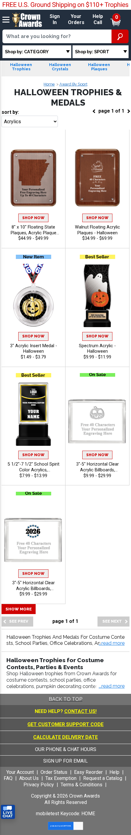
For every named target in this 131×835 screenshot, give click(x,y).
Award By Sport (73, 84)
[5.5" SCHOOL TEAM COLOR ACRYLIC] (33, 414)
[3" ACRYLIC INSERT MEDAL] (33, 295)
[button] (112, 643)
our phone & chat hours (65, 749)
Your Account (20, 772)
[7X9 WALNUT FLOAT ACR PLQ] (97, 177)
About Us (29, 778)
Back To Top (65, 699)
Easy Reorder (88, 772)
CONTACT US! (80, 711)
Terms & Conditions (81, 785)
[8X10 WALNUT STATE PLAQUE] (33, 177)
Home (49, 84)
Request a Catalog (102, 778)
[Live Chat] (8, 812)
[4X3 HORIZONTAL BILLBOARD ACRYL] (97, 414)
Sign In (55, 19)
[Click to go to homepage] (27, 19)
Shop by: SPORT (92, 51)
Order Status (54, 772)
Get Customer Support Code (65, 724)
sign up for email (65, 761)
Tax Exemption (60, 778)
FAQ (8, 778)
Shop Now (33, 218)
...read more (112, 686)
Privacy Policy (38, 785)
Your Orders (76, 19)
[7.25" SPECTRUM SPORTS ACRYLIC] (97, 295)
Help (114, 772)
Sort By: (10, 112)
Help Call (98, 19)
